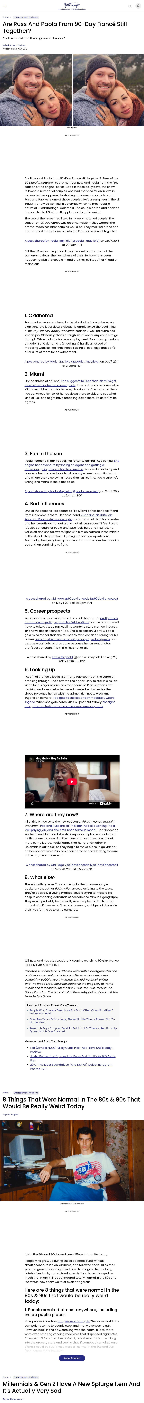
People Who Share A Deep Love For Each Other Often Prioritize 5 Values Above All (71, 1012)
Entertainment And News (26, 17)
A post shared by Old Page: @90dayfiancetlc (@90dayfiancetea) (72, 599)
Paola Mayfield (62, 657)
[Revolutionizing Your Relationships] (72, 5)
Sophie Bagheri (11, 1114)
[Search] (129, 6)
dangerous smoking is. (74, 1321)
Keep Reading (72, 1358)
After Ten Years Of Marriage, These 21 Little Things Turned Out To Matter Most (72, 1021)
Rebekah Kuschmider (14, 45)
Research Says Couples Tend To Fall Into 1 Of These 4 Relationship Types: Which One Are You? (73, 1030)
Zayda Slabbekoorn (13, 1399)
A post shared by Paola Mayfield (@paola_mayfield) (62, 241)
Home (6, 17)
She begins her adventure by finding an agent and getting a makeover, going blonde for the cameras (72, 465)
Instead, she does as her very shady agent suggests (72, 639)
